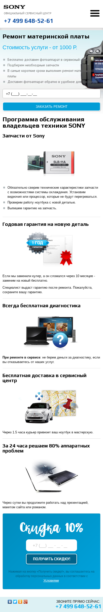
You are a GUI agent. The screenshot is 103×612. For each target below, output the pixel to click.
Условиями (51, 580)
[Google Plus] (25, 601)
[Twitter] (15, 601)
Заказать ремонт (52, 107)
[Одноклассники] (20, 601)
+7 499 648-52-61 (29, 20)
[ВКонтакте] (9, 601)
